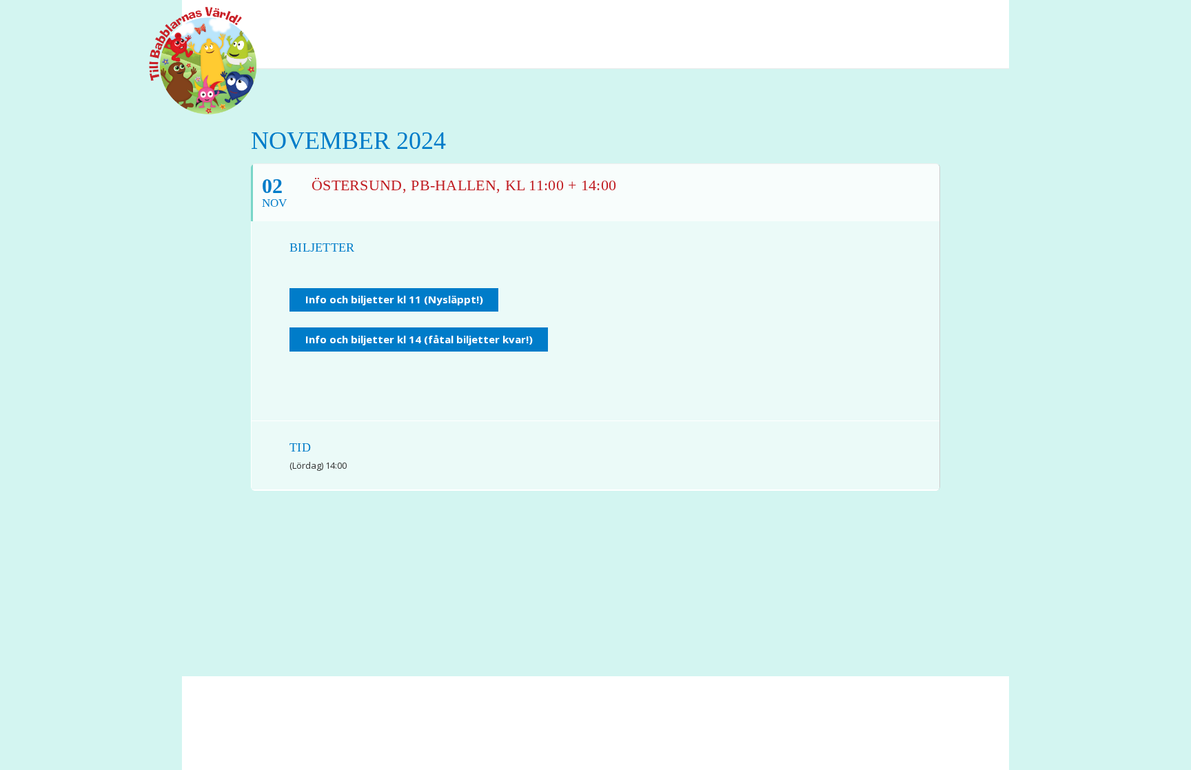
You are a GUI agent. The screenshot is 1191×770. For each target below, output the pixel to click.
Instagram (974, 20)
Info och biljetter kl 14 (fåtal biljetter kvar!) (419, 339)
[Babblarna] (192, 61)
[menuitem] (923, 20)
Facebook (923, 20)
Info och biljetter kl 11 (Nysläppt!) (394, 299)
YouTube (950, 20)
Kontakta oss (482, 729)
